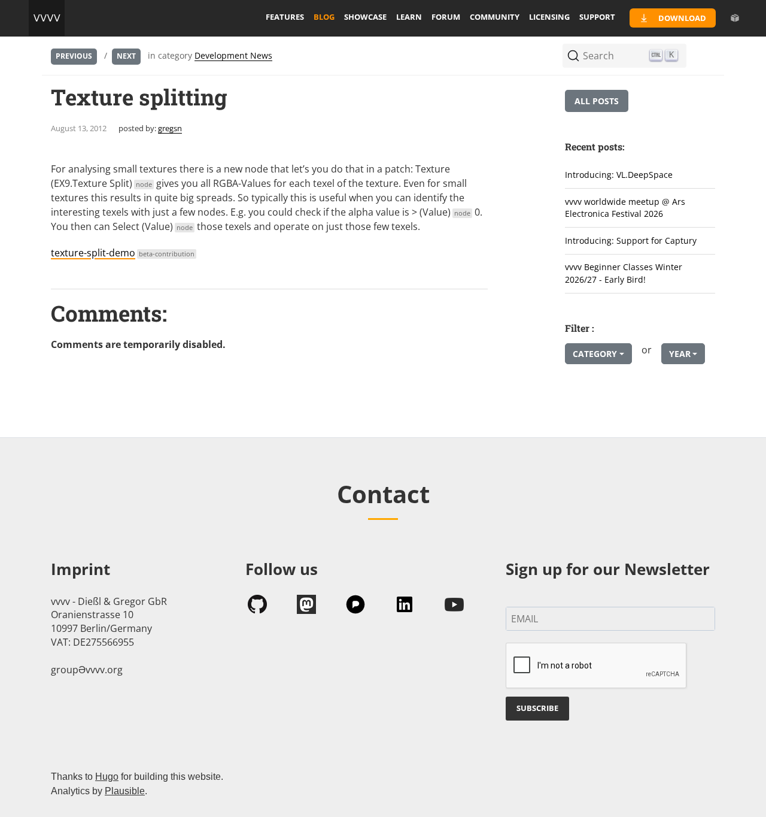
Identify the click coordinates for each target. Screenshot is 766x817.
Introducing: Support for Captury (631, 240)
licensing (549, 16)
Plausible (125, 791)
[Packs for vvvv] (734, 18)
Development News (233, 55)
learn (409, 16)
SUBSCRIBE (537, 708)
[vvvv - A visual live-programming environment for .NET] (47, 18)
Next (126, 56)
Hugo (106, 776)
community (494, 16)
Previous (74, 56)
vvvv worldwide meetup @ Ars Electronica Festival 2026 (625, 208)
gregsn (170, 128)
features (285, 16)
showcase (365, 16)
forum (445, 16)
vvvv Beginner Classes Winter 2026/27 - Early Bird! (623, 273)
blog (324, 16)
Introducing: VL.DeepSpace (619, 174)
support (597, 16)
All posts (596, 101)
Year (680, 353)
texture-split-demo (122, 252)
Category (595, 353)
